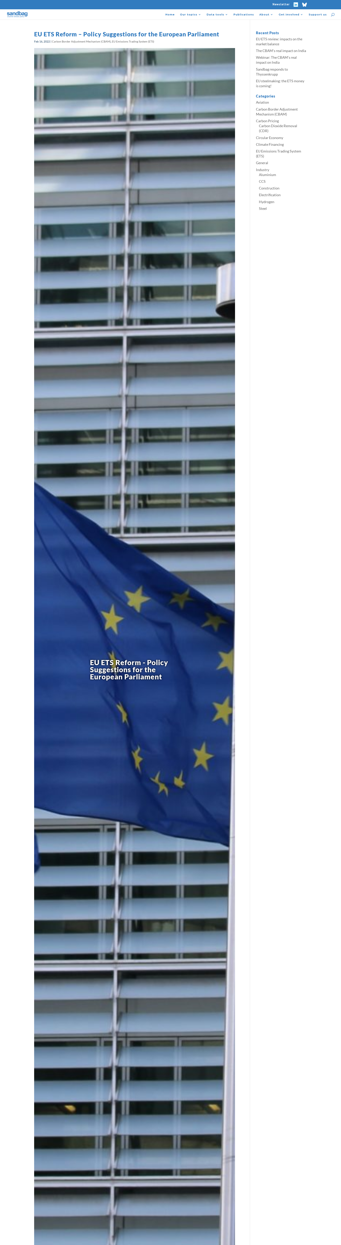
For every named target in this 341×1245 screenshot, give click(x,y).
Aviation (262, 102)
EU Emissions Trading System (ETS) (133, 41)
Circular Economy (269, 137)
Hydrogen (266, 202)
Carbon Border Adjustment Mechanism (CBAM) (81, 41)
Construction (269, 188)
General (262, 163)
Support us (318, 14)
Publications (243, 14)
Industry (262, 170)
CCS (262, 181)
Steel (263, 208)
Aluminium (267, 174)
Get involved (289, 14)
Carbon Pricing (267, 121)
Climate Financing (270, 144)
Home (170, 14)
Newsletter (281, 4)
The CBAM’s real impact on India (281, 50)
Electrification (270, 195)
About (264, 14)
